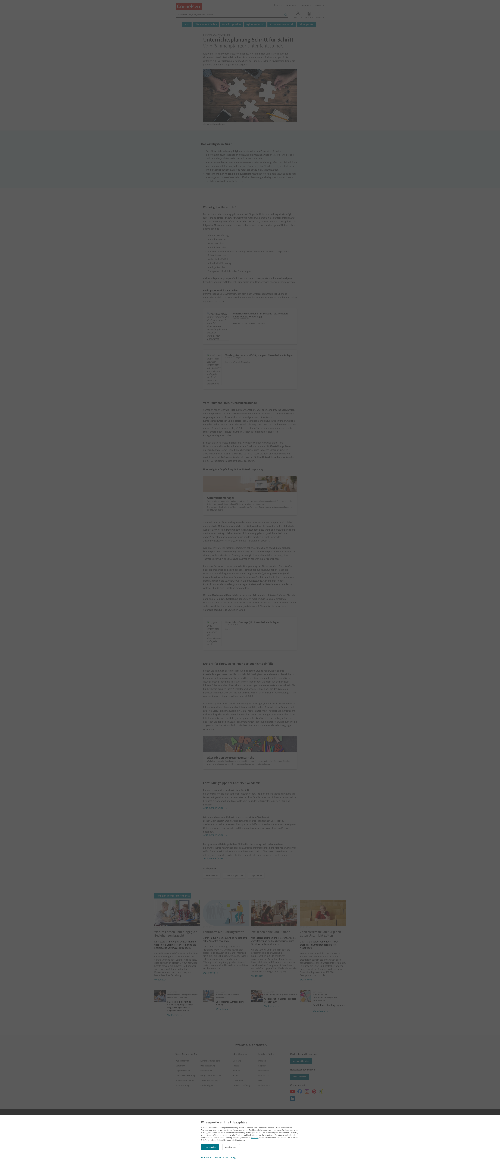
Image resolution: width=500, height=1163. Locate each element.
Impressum (206, 1157)
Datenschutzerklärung (225, 1157)
